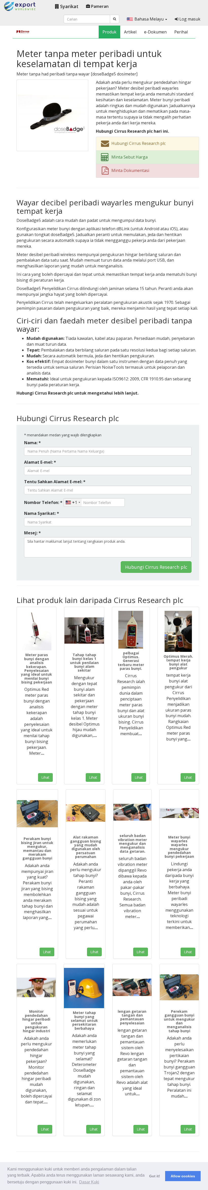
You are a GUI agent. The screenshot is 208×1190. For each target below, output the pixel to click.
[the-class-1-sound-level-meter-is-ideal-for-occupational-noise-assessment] (84, 630)
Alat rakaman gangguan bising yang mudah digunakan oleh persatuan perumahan (85, 847)
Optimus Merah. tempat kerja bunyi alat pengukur (178, 662)
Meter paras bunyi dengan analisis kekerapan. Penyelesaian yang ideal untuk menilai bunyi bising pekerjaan (36, 668)
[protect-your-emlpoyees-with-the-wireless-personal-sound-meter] (179, 813)
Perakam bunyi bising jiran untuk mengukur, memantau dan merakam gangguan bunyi (37, 848)
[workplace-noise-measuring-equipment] (178, 631)
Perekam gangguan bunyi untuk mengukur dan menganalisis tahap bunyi (179, 1021)
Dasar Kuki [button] (89, 1182)
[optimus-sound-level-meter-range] (131, 629)
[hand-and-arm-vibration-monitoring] (132, 987)
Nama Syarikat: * (41, 513)
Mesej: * (32, 533)
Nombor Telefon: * (43, 502)
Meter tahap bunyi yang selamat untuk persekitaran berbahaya (84, 1020)
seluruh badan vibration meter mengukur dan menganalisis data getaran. (132, 843)
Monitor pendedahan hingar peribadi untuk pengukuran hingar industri (36, 1021)
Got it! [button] (154, 1176)
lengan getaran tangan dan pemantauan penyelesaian (132, 1017)
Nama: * (32, 442)
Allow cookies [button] (183, 1176)
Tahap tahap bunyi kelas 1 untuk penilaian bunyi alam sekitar (84, 662)
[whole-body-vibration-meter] (132, 812)
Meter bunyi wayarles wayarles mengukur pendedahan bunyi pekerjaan (179, 847)
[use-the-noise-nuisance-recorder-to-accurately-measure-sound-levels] (179, 987)
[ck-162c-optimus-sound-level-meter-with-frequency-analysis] (36, 630)
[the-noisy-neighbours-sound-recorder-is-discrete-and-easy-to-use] (37, 813)
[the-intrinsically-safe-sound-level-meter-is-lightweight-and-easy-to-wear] (84, 988)
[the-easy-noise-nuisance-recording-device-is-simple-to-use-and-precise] (86, 813)
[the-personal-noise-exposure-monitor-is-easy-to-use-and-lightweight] (36, 987)
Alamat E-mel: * (40, 462)
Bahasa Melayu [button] (149, 19)
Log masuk (189, 19)
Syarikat (68, 6)
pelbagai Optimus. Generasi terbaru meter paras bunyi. (131, 661)
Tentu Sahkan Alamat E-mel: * (54, 481)
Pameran (99, 6)
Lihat (45, 777)
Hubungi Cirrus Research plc (156, 567)
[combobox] (73, 502)
